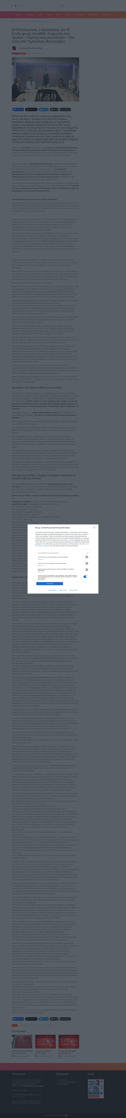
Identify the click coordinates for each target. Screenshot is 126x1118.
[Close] (95, 528)
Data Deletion (53, 590)
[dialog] (63, 559)
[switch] (85, 557)
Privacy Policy (73, 590)
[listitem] (63, 553)
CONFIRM (49, 583)
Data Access (63, 590)
